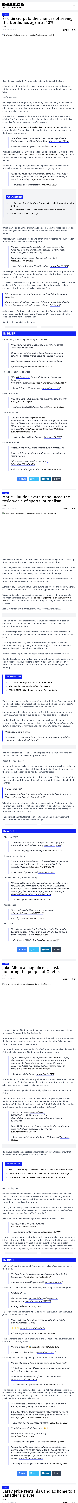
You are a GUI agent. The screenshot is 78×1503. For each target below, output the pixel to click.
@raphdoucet (38, 417)
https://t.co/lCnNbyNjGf (22, 401)
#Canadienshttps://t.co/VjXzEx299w (47, 429)
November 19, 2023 (51, 1232)
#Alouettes (35, 383)
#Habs (24, 429)
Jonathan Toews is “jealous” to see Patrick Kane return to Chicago (39, 1173)
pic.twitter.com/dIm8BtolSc (32, 1328)
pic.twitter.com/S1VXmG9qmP (37, 894)
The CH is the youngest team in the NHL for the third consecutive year (41, 1170)
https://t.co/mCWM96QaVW (41, 867)
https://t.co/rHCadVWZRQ (31, 1458)
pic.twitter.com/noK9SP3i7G (38, 1301)
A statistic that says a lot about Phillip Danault (31, 682)
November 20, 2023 (32, 1306)
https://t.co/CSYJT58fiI (59, 141)
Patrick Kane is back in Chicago (24, 213)
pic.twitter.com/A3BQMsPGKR (45, 1347)
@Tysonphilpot (36, 1298)
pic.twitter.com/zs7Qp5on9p (24, 1379)
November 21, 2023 (54, 146)
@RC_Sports (49, 845)
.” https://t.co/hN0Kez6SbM (41, 179)
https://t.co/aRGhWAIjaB (38, 1069)
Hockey (6, 14)
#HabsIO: (23, 1069)
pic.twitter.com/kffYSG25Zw (23, 432)
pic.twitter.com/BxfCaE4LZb (23, 1226)
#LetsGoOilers (17, 894)
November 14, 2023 (45, 1074)
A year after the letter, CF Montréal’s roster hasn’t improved (37, 210)
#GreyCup (53, 1298)
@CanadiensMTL (37, 1112)
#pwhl (58, 845)
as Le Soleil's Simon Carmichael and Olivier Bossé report (32, 127)
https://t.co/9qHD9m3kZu (22, 1436)
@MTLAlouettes (23, 377)
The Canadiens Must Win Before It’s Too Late (29, 686)
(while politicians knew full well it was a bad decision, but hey (34, 154)
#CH (29, 429)
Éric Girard (55, 305)
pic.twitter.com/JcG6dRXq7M (53, 383)
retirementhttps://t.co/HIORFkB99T (27, 913)
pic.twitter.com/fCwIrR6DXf (23, 1132)
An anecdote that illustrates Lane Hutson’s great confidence (37, 1177)
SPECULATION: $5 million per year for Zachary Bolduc (33, 690)
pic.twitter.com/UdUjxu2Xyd (37, 1277)
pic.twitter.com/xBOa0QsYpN (34, 1417)
